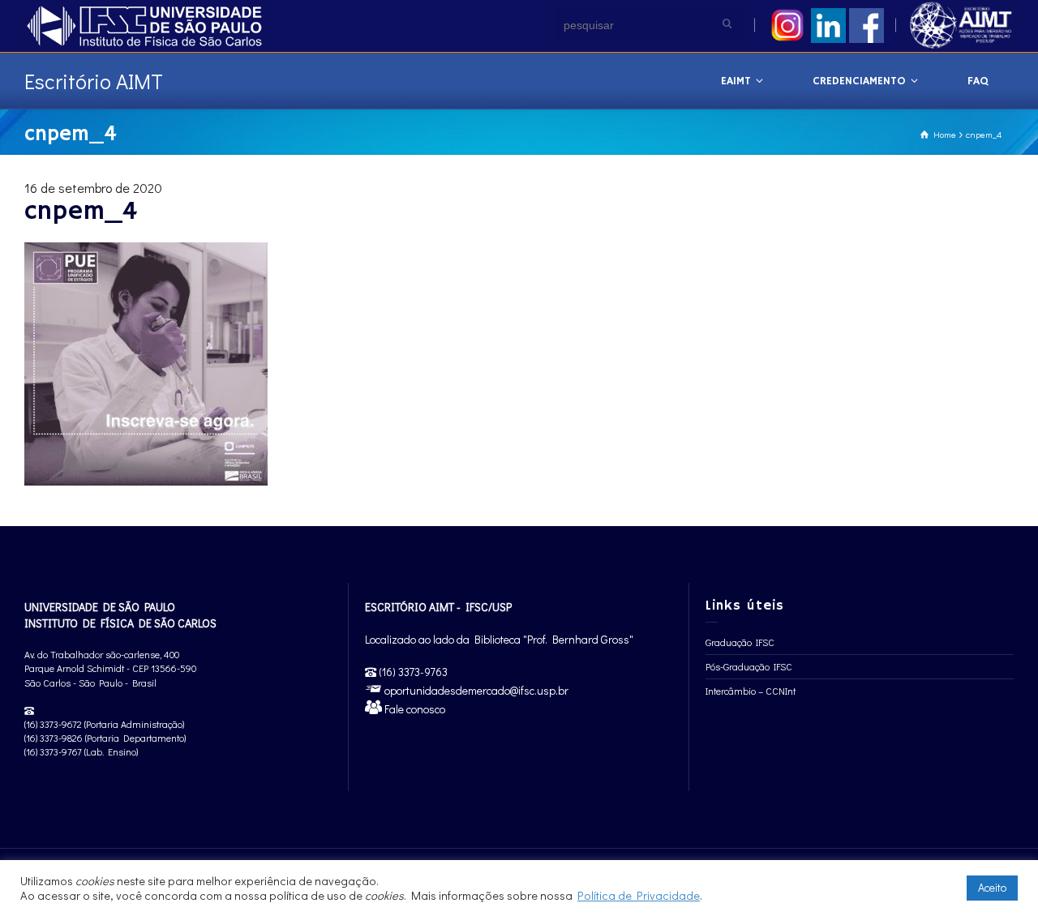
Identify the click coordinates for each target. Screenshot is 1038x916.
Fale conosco (413, 709)
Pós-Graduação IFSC (749, 666)
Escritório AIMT (93, 81)
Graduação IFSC (740, 642)
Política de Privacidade (638, 895)
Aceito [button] (992, 887)
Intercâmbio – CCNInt (751, 690)
